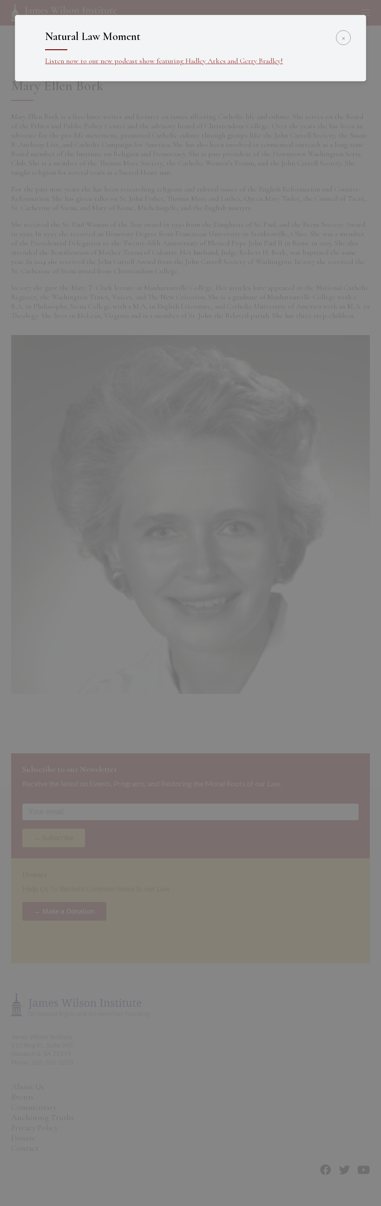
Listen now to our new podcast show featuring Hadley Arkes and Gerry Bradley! (164, 61)
